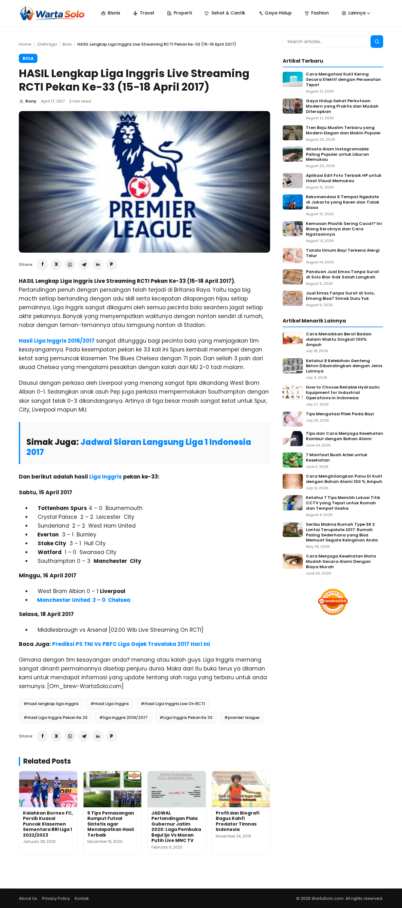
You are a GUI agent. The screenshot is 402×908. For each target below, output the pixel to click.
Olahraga (47, 44)
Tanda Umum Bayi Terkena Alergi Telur (343, 253)
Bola (67, 44)
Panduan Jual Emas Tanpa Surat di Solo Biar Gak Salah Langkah (342, 274)
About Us (28, 898)
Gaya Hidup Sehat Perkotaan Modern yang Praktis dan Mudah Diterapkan (342, 106)
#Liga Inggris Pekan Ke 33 (186, 717)
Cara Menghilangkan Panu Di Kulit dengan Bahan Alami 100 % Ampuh (344, 479)
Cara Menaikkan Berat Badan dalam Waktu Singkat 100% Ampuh (339, 340)
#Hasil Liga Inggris (109, 704)
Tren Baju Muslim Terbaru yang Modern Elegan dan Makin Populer (343, 130)
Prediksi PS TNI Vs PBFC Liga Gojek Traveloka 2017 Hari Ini (131, 644)
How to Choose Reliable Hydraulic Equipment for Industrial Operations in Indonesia (343, 393)
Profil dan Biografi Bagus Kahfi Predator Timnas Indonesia (237, 821)
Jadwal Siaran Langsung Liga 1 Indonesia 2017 (138, 447)
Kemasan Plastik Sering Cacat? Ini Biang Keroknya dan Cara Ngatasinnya (344, 229)
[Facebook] (42, 264)
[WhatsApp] (70, 264)
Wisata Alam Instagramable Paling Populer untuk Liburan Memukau (337, 155)
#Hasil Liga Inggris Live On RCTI (173, 704)
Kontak (82, 898)
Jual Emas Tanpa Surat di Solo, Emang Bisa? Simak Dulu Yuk (340, 296)
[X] (56, 264)
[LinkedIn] (97, 264)
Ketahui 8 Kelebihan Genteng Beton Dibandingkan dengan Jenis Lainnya (344, 366)
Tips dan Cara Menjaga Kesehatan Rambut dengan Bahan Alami (344, 436)
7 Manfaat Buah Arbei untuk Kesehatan (336, 457)
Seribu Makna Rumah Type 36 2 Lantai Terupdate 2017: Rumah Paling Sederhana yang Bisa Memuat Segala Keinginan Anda (342, 532)
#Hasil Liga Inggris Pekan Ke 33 (55, 717)
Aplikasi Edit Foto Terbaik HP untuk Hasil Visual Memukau (344, 178)
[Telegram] (84, 264)
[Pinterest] (111, 264)
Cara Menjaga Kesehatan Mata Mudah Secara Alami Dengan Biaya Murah (341, 562)
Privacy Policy (56, 898)
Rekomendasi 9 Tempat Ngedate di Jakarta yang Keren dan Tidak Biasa (342, 202)
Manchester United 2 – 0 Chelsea (83, 600)
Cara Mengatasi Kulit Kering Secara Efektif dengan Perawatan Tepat (343, 80)
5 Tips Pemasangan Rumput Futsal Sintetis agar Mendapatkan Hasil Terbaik (110, 824)
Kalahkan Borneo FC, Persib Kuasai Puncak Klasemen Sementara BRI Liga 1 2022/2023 (48, 824)
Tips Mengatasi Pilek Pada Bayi (340, 414)
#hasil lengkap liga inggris (51, 704)
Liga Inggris (106, 476)
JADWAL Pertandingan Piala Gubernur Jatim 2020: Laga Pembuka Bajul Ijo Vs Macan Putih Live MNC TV (176, 827)
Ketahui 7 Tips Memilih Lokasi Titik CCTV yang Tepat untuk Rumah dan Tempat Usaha (343, 503)
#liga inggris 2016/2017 (123, 717)
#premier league (241, 717)
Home (25, 44)
